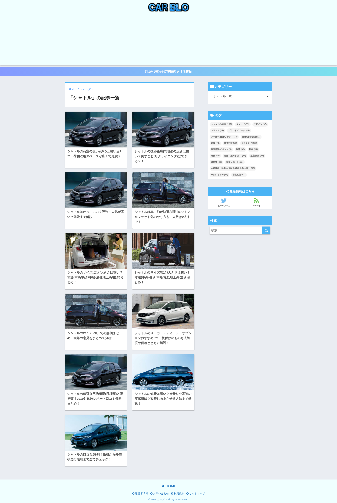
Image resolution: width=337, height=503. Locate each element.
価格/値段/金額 (251, 137)
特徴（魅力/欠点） (235, 155)
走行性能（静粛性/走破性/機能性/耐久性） (233, 168)
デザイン (260, 124)
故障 (240, 149)
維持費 (216, 162)
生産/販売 (257, 155)
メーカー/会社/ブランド (224, 137)
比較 (253, 149)
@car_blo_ (224, 205)
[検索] (266, 230)
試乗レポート (234, 162)
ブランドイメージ (239, 130)
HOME (170, 486)
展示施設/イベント (221, 149)
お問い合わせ (160, 493)
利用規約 (178, 493)
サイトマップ (197, 493)
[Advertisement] (168, 40)
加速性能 (230, 143)
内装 (215, 143)
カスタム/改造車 (221, 124)
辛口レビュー (219, 174)
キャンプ (242, 124)
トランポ (217, 130)
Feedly (256, 205)
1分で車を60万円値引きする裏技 (169, 71)
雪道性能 (239, 174)
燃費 (215, 155)
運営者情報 (141, 493)
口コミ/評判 (249, 143)
